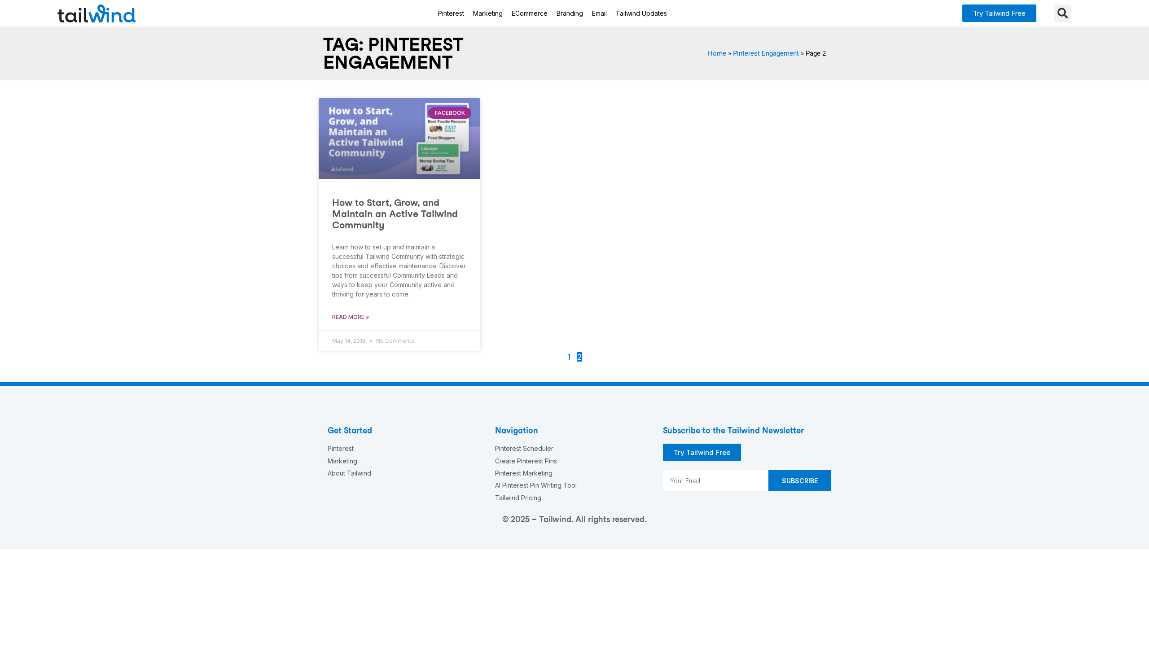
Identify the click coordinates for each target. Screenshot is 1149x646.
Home (717, 53)
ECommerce (530, 13)
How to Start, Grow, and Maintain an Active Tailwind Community (395, 214)
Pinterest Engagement (766, 53)
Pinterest (451, 13)
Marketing (488, 13)
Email (599, 13)
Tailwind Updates (641, 13)
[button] (999, 13)
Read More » (350, 317)
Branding (570, 13)
